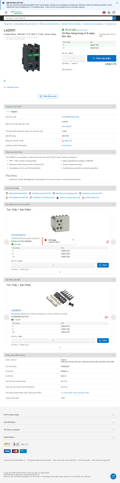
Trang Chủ (8, 24)
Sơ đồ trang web (84, 460)
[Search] (114, 18)
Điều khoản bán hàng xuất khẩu (64, 460)
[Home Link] (20, 12)
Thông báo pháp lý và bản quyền (39, 460)
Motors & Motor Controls (71, 24)
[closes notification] (117, 3)
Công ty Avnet (9, 473)
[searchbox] (58, 18)
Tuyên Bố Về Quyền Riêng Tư (14, 460)
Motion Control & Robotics (49, 24)
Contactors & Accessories (93, 24)
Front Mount (66, 145)
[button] (6, 12)
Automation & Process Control (25, 24)
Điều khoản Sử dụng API (101, 460)
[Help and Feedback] (113, 476)
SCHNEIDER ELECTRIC (70, 117)
